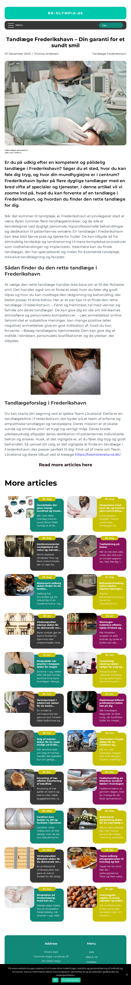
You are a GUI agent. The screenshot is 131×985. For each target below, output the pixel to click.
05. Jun (109, 693)
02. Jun (109, 732)
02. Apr (109, 888)
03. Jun (47, 732)
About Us (91, 957)
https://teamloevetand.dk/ (98, 454)
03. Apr (47, 888)
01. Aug (109, 577)
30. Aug (47, 499)
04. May (47, 810)
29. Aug (47, 538)
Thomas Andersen (46, 53)
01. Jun (47, 772)
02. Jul (109, 615)
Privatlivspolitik (70, 980)
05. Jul (47, 615)
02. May (109, 810)
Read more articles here (65, 464)
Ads (91, 952)
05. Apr (109, 849)
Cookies (91, 962)
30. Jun (109, 654)
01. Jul (46, 654)
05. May (109, 772)
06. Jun (46, 693)
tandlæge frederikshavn (109, 53)
